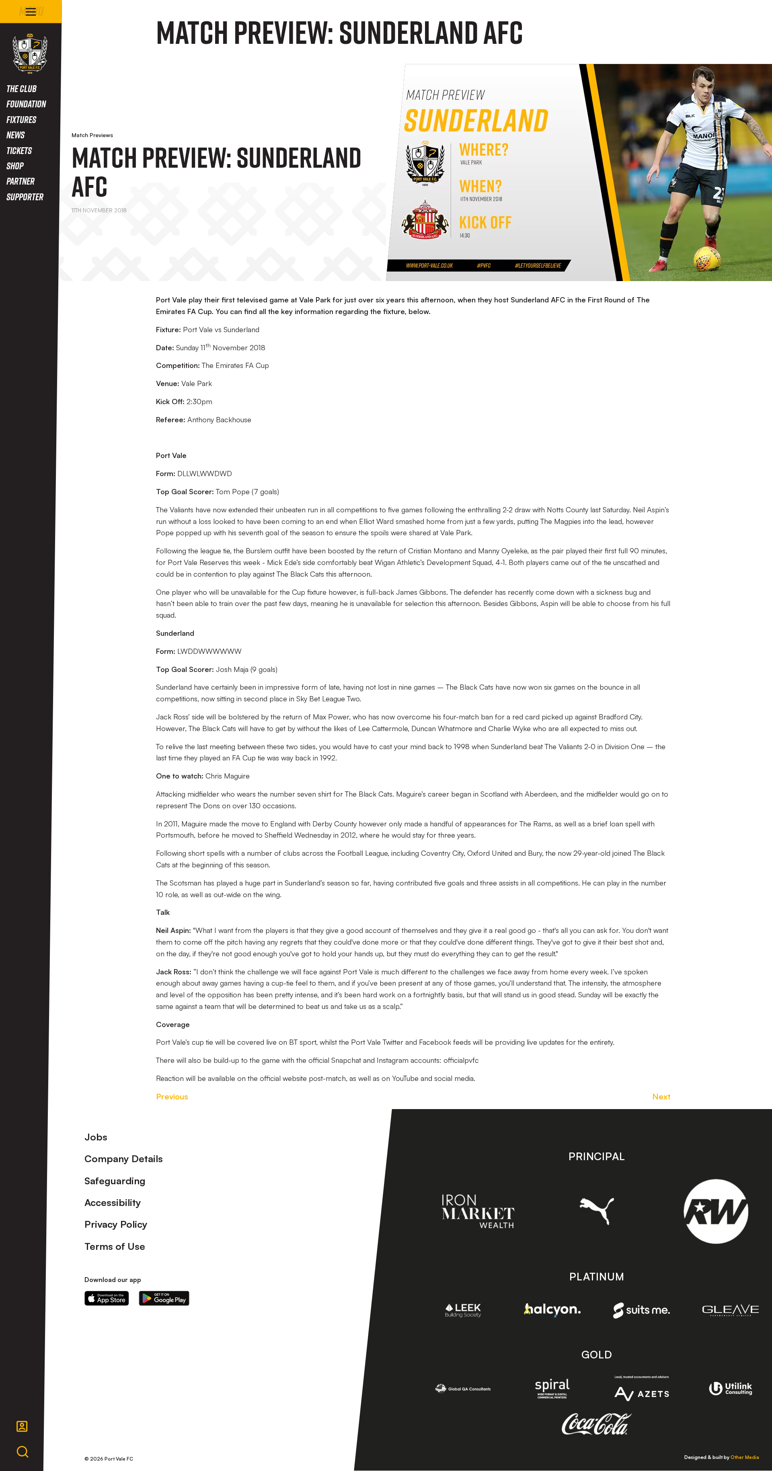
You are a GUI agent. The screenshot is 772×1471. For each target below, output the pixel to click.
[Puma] (597, 1211)
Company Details (123, 1159)
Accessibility (112, 1202)
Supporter (24, 196)
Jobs (95, 1137)
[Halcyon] (552, 1310)
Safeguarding (115, 1181)
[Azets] (641, 1388)
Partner (20, 181)
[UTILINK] (730, 1388)
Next (661, 1096)
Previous (172, 1096)
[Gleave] (730, 1310)
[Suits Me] (641, 1311)
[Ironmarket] (478, 1211)
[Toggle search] (22, 1452)
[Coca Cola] (597, 1424)
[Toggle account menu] (22, 1426)
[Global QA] (463, 1388)
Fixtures (21, 119)
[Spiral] (552, 1388)
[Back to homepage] (30, 53)
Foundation (26, 103)
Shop (14, 165)
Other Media (745, 1457)
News (15, 134)
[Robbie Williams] (716, 1211)
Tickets (19, 150)
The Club (21, 88)
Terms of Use (114, 1246)
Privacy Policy (116, 1224)
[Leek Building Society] (463, 1310)
